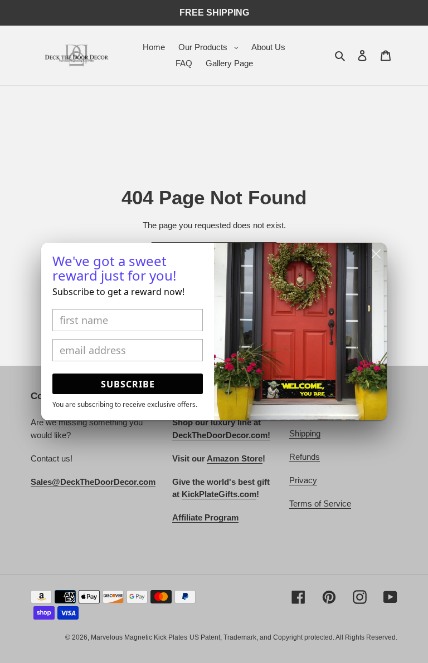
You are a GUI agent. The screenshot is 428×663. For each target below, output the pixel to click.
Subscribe (128, 384)
